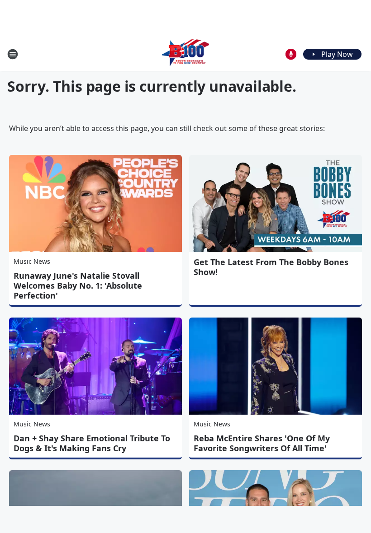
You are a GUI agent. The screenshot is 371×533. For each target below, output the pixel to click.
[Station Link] (185, 54)
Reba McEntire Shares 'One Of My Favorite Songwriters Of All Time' (262, 443)
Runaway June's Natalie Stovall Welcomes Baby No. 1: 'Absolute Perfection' (78, 285)
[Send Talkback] (290, 54)
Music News (32, 261)
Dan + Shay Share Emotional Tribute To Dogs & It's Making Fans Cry (92, 443)
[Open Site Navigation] (12, 54)
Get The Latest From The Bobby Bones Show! (271, 267)
